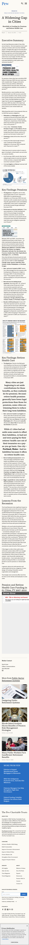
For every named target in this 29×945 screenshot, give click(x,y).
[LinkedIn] (8, 909)
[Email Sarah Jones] (2, 670)
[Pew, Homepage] (5, 3)
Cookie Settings (14, 942)
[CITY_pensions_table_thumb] (14, 70)
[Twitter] (10, 909)
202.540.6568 (5, 668)
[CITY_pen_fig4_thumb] (14, 231)
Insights (4, 865)
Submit (24, 894)
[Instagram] (5, 909)
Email (3, 891)
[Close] (27, 926)
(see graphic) (18, 101)
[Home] (14, 812)
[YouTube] (12, 909)
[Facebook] (3, 909)
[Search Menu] (22, 3)
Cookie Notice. (5, 939)
